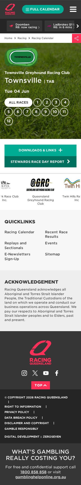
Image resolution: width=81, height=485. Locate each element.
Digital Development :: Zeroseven (32, 436)
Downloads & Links (37, 150)
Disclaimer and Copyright (26, 423)
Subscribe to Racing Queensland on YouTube (46, 373)
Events (51, 243)
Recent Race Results (56, 234)
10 (55, 112)
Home (10, 9)
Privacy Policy (16, 412)
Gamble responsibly (21, 428)
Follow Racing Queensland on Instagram (24, 373)
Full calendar (45, 9)
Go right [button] (77, 26)
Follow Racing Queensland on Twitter (35, 373)
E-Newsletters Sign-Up (17, 256)
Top (39, 385)
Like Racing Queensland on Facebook (56, 373)
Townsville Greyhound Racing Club (37, 73)
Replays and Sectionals (15, 245)
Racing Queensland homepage (40, 352)
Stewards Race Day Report (37, 162)
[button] (24, 26)
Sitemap (52, 254)
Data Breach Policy (20, 417)
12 (9, 121)
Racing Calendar (19, 232)
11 (64, 112)
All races (18, 102)
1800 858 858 (33, 472)
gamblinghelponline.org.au (40, 477)
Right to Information (22, 406)
